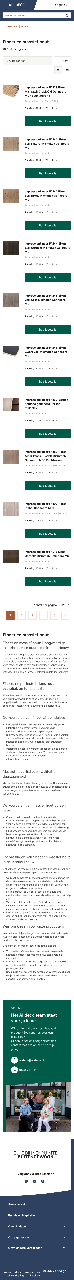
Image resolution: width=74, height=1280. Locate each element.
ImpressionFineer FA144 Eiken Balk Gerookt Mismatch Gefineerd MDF (47, 248)
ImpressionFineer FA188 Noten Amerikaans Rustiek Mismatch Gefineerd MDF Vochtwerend (46, 456)
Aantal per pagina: (45, 605)
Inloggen (60, 5)
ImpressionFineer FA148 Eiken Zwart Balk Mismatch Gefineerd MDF (46, 352)
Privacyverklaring (12, 1271)
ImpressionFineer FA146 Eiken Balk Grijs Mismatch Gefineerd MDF (45, 300)
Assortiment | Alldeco (17, 26)
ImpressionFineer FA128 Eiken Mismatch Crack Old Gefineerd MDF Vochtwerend (45, 91)
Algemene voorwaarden (38, 1271)
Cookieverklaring (14, 1275)
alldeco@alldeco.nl (31, 1060)
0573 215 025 (28, 1070)
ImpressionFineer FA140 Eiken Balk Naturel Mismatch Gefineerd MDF (47, 143)
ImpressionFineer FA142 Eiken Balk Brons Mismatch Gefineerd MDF (46, 195)
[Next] (65, 615)
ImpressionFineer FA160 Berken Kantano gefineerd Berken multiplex (46, 404)
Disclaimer (34, 1275)
